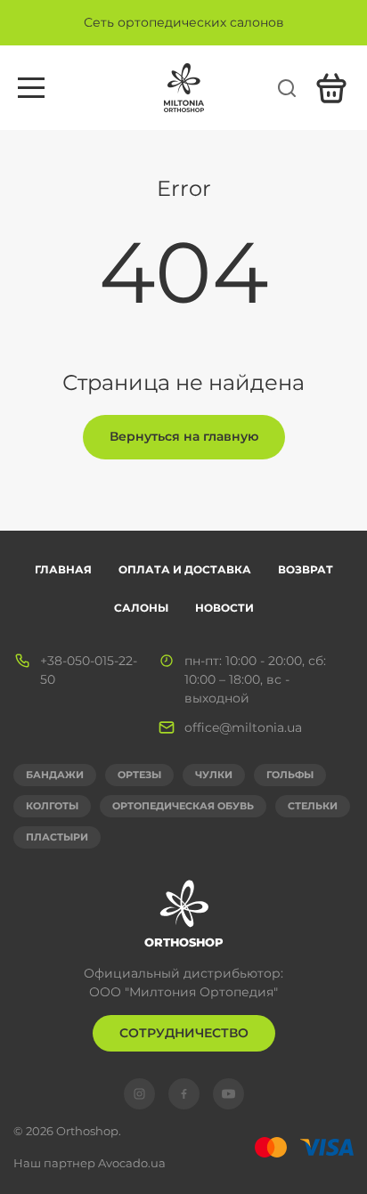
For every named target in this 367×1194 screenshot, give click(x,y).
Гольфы (290, 774)
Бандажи (55, 774)
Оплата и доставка (184, 569)
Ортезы (139, 774)
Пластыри (57, 837)
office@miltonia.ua (243, 727)
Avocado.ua (132, 1163)
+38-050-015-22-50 (88, 670)
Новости (224, 607)
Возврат (305, 569)
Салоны (141, 607)
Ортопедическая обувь (183, 806)
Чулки (213, 774)
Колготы (52, 806)
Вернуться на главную (184, 436)
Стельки (313, 806)
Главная (63, 569)
